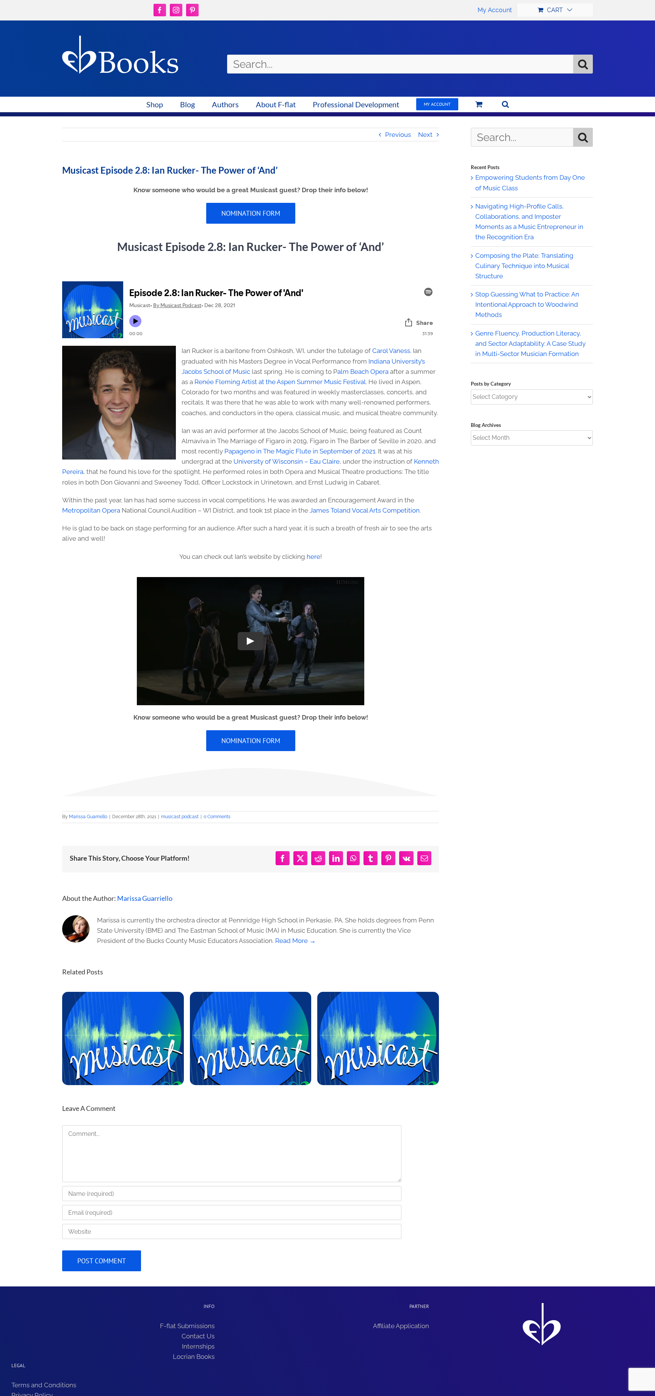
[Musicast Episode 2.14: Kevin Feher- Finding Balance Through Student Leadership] (251, 1038)
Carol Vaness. (391, 350)
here (313, 556)
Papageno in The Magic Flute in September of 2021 (299, 451)
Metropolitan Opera (91, 510)
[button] (505, 104)
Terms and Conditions (43, 1385)
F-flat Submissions (187, 1326)
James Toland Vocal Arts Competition (365, 510)
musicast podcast (180, 816)
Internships (198, 1346)
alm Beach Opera (363, 371)
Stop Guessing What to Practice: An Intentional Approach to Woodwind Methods (527, 304)
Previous (398, 134)
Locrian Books (194, 1356)
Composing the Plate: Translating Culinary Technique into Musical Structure (524, 266)
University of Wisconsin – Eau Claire (286, 461)
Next (425, 134)
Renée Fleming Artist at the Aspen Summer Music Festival (280, 382)
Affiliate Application (401, 1326)
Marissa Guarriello (88, 816)
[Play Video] (250, 641)
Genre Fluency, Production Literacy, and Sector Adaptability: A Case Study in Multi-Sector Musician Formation (530, 343)
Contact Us (198, 1336)
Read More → (295, 940)
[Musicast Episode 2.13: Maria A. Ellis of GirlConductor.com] (378, 1038)
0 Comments (217, 816)
